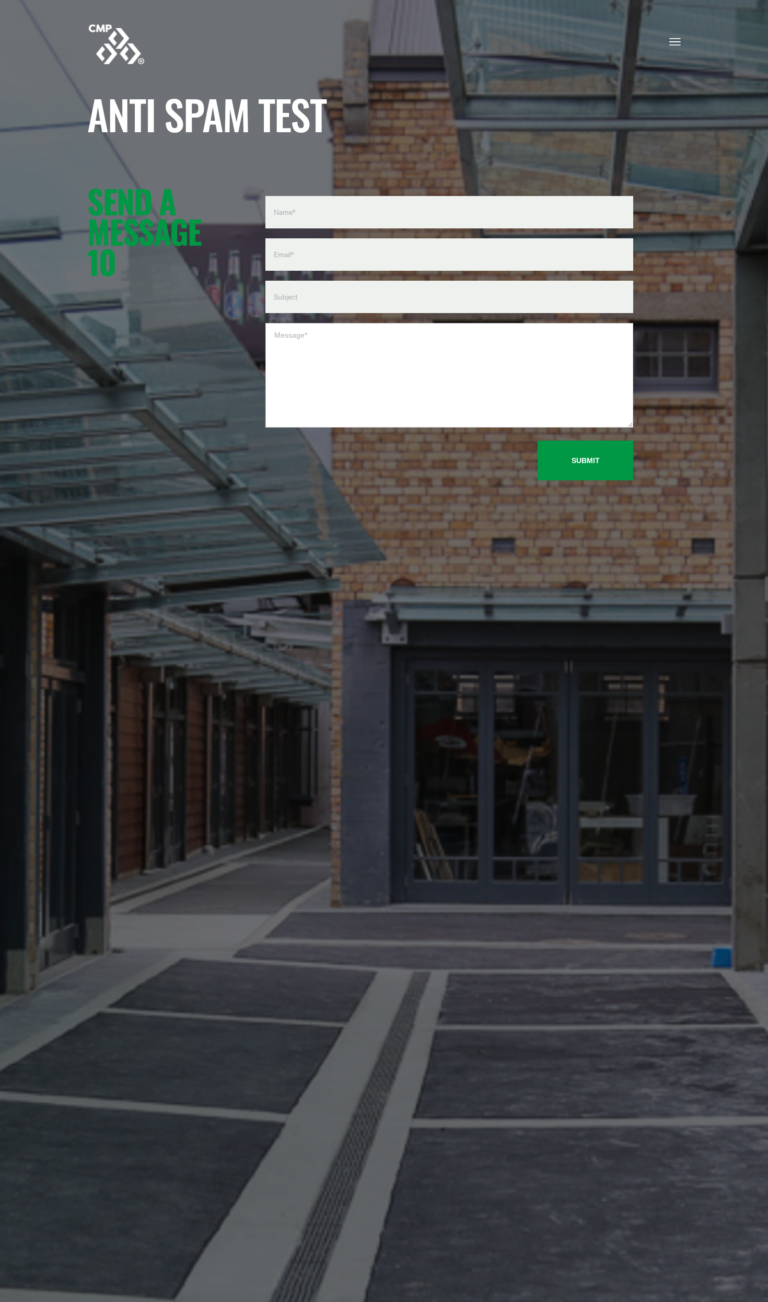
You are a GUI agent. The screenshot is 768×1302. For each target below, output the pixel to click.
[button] (675, 46)
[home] (116, 45)
